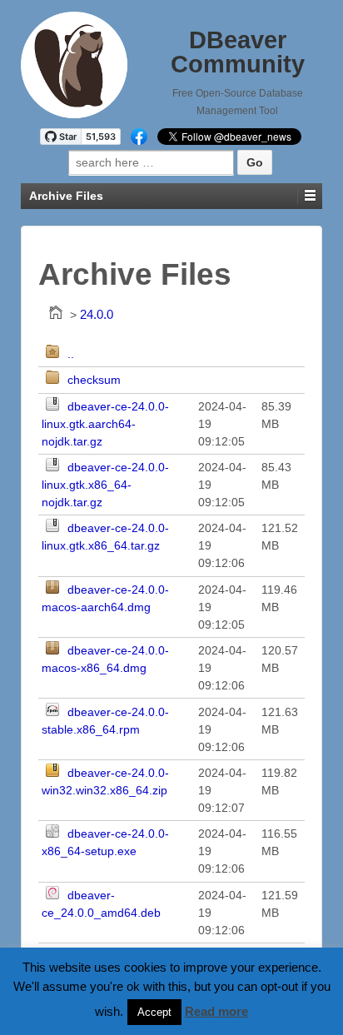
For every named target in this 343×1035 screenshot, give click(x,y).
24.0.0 (96, 314)
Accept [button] (154, 1012)
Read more (216, 1011)
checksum (94, 379)
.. (70, 354)
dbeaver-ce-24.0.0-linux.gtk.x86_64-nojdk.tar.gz (105, 484)
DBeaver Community (238, 52)
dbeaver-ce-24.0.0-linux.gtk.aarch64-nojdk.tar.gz (105, 424)
